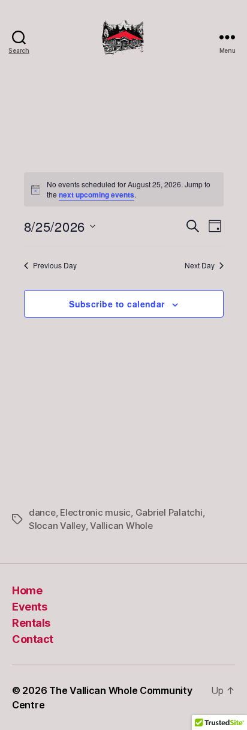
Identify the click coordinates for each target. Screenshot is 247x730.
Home (27, 590)
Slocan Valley (57, 525)
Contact (32, 639)
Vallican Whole (121, 525)
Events (29, 606)
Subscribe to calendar (117, 304)
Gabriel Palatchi (169, 512)
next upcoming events (96, 194)
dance (42, 512)
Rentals (31, 623)
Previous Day (55, 265)
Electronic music (95, 512)
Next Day (200, 265)
